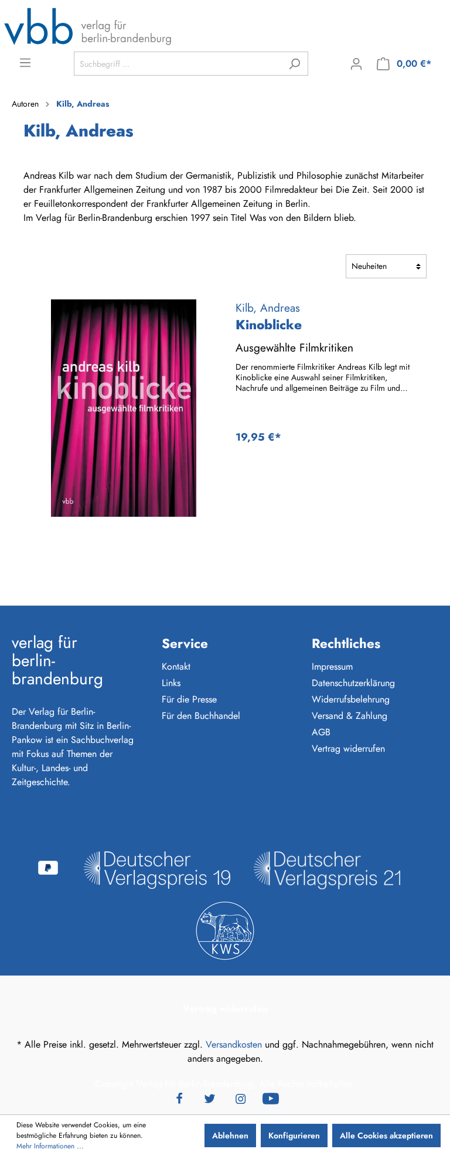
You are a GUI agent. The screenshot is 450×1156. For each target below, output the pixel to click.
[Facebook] (179, 1098)
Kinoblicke (269, 324)
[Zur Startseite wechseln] (88, 26)
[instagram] (240, 1098)
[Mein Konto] (356, 64)
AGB (321, 732)
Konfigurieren (294, 1135)
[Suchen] (294, 64)
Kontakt (176, 666)
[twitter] (210, 1098)
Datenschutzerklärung (353, 683)
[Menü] (25, 63)
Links (171, 683)
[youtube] (270, 1098)
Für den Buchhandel (201, 715)
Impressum (332, 666)
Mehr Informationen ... (50, 1146)
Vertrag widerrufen (348, 748)
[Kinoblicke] (124, 408)
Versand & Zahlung (349, 715)
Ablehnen (230, 1135)
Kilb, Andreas (268, 307)
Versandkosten (234, 1044)
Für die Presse (189, 699)
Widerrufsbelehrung (351, 699)
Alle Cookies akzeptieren (386, 1135)
